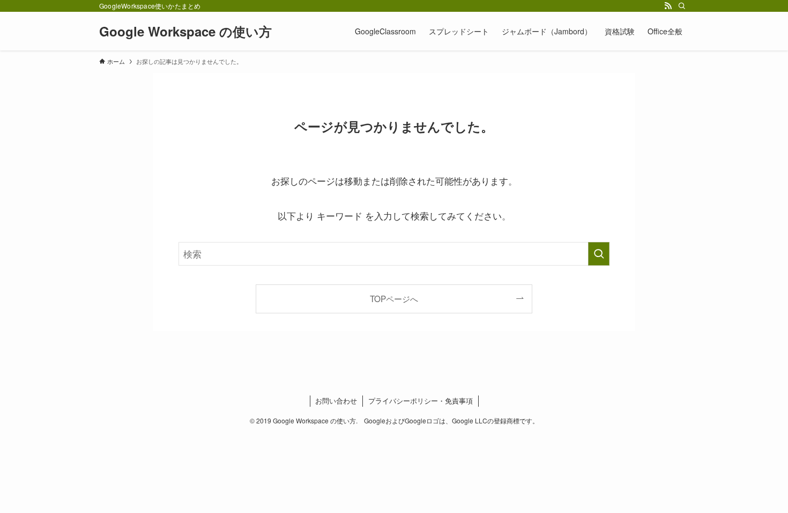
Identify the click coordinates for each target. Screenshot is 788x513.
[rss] (668, 6)
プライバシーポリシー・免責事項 (420, 400)
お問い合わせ (336, 400)
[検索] (682, 6)
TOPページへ (394, 298)
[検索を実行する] (598, 254)
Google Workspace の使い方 (185, 31)
